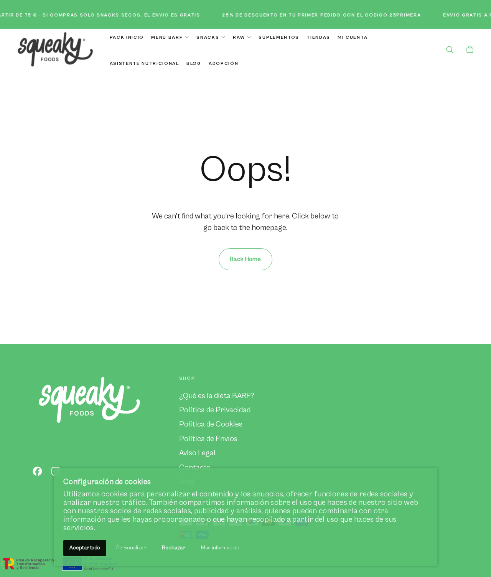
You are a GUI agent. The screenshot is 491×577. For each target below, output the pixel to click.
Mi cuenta (352, 37)
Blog (193, 63)
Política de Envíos (208, 438)
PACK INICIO (127, 37)
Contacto (195, 467)
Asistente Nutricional (144, 63)
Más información (220, 548)
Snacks (207, 37)
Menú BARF (167, 37)
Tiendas (318, 37)
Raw (239, 37)
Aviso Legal (197, 453)
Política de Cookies (210, 424)
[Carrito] (470, 50)
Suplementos (279, 37)
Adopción (223, 63)
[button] (449, 50)
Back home (245, 259)
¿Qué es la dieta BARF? (216, 395)
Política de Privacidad (214, 410)
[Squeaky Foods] (89, 399)
